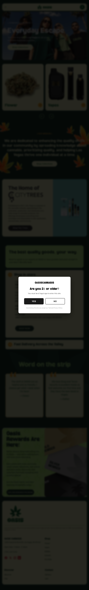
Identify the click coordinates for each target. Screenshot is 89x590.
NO (55, 301)
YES (34, 301)
